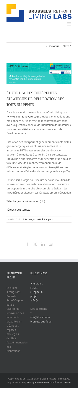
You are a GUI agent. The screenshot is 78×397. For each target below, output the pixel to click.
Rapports (49, 219)
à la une (27, 219)
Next (66, 46)
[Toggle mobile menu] (69, 24)
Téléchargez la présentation (22, 201)
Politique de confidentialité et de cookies (49, 382)
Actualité (38, 219)
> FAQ (34, 300)
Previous (54, 46)
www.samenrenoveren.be (22, 116)
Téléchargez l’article (18, 209)
